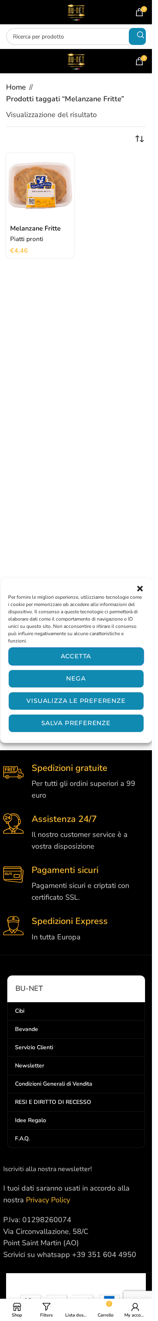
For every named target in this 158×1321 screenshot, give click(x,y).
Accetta (76, 656)
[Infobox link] (76, 781)
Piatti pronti (26, 239)
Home (16, 87)
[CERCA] (137, 36)
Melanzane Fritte (35, 228)
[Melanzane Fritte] (40, 187)
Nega (75, 678)
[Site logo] (76, 11)
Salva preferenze (76, 723)
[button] (140, 589)
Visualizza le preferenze (75, 700)
